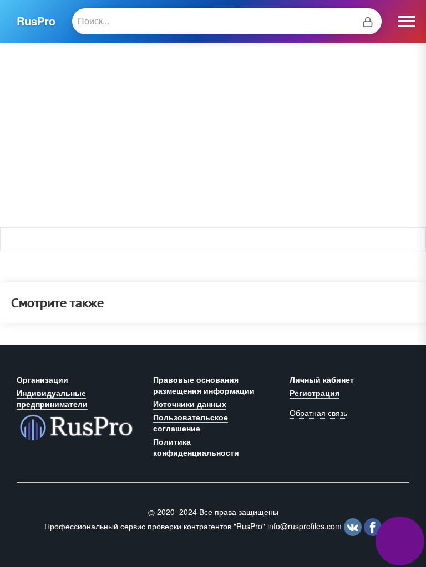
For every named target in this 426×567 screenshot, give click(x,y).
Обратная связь (318, 412)
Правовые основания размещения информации (204, 385)
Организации (42, 379)
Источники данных (189, 403)
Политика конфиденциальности (196, 447)
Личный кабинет (322, 379)
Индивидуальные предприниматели (52, 398)
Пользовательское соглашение (190, 422)
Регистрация (314, 392)
